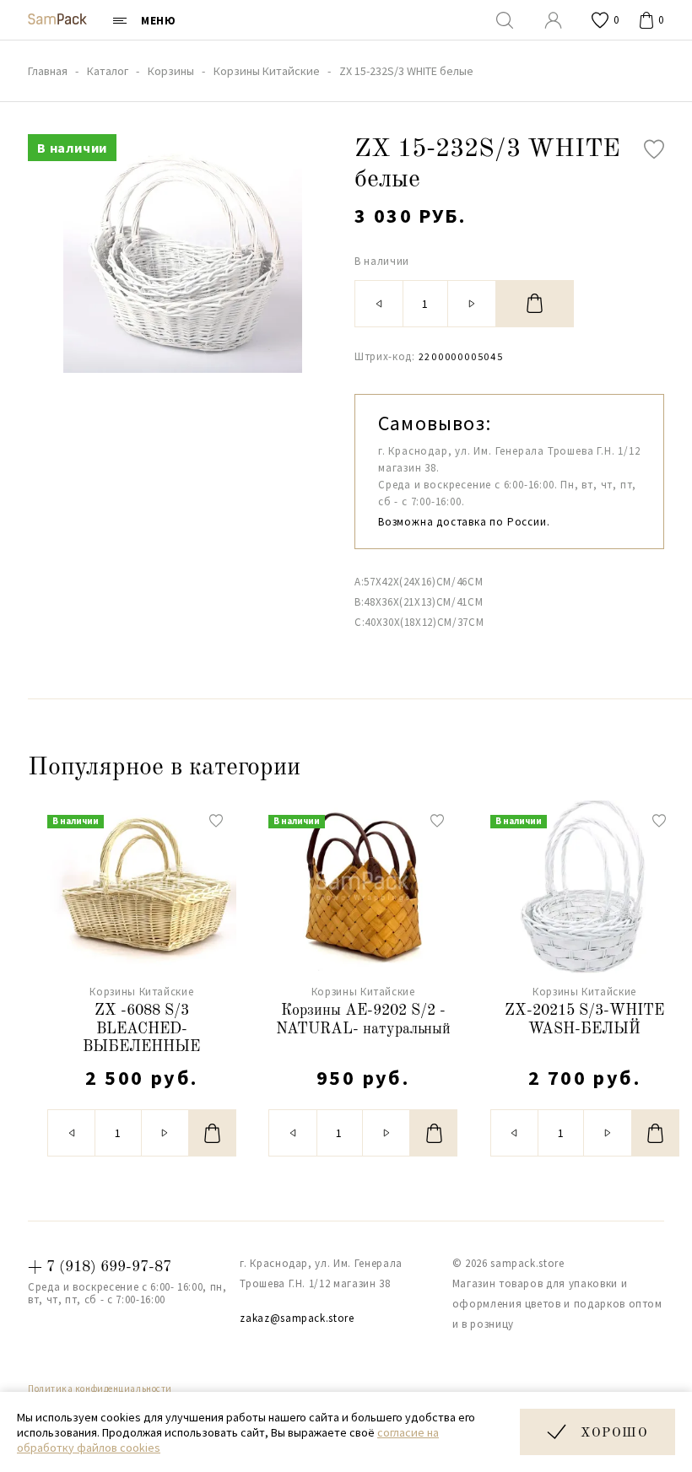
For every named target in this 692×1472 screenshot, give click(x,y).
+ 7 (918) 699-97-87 (99, 1267)
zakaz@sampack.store (297, 1318)
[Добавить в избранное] (654, 149)
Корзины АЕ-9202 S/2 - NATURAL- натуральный (363, 1020)
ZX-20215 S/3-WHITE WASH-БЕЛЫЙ (584, 1020)
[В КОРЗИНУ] (535, 303)
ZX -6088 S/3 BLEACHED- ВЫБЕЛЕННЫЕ (141, 1028)
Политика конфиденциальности (100, 1388)
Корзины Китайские (141, 991)
